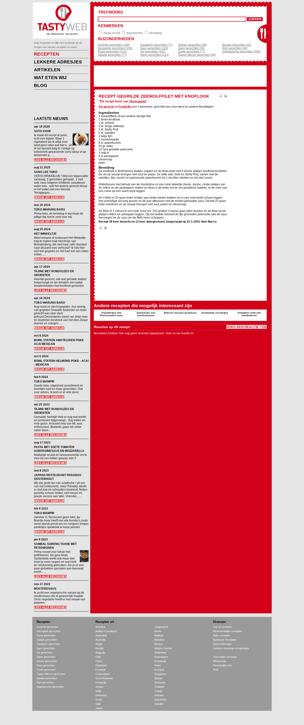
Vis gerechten (44, 652)
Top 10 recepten (222, 626)
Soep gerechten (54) (191, 48)
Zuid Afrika (160, 699)
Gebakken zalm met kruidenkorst (249, 314)
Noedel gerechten (47, 678)
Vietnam (159, 695)
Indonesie (101, 695)
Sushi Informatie (222, 644)
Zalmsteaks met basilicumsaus (146, 314)
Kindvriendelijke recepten (227, 631)
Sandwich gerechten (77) (156, 45)
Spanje (158, 678)
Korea (157, 631)
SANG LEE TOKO (45, 172)
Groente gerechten (47, 626)
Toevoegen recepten (225, 656)
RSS (215, 669)
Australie (100, 639)
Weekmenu (219, 661)
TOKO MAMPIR (44, 381)
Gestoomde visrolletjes (214, 312)
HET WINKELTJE (45, 233)
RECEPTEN (46, 54)
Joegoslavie (161, 626)
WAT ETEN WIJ (50, 77)
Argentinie (101, 635)
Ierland (99, 686)
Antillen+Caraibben (106, 631)
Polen (157, 665)
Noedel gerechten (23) (236, 45)
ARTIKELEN (47, 69)
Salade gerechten (47, 639)
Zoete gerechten (46, 669)
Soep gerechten (46, 665)
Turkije (158, 691)
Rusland (159, 669)
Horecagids (137, 101)
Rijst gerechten (45, 682)
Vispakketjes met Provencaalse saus (111, 314)
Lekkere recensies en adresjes (231, 648)
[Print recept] (225, 96)
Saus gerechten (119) (154, 48)
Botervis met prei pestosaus (180, 312)
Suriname (159, 682)
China (98, 661)
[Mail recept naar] (221, 96)
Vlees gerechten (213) (154, 55)
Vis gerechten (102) (153, 51)
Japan (99, 708)
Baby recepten (221, 635)
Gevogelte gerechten (49, 631)
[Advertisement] (57, 103)
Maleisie (159, 635)
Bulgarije (100, 652)
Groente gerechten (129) (114, 45)
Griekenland (102, 674)
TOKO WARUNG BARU (49, 209)
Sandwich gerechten (48, 644)
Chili (97, 656)
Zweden (159, 703)
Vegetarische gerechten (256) (241, 51)
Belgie (98, 644)
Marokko (159, 639)
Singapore (160, 674)
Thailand (159, 686)
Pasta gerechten (46, 635)
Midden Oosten (163, 648)
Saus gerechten (46, 648)
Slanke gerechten (47, 661)
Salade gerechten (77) (112, 55)
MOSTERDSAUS (45, 588)
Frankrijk (125, 106)
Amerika (100, 626)
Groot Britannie (104, 678)
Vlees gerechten (46, 656)
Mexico (158, 644)
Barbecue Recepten (224, 639)
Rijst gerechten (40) (234, 48)
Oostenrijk (160, 661)
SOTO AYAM (42, 131)
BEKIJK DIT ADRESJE (49, 197)
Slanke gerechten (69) (192, 45)
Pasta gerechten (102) (112, 51)
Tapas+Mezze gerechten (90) (197, 55)
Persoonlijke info (222, 665)
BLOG (40, 85)
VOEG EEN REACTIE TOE (246, 327)
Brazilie (99, 648)
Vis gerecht (106, 106)
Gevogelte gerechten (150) (115, 48)
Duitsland (100, 665)
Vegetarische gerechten (50, 686)
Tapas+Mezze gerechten (51, 674)
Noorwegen (161, 656)
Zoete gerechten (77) (191, 51)
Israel (98, 699)
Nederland (160, 652)
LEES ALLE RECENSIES (50, 160)
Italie (98, 703)
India (98, 691)
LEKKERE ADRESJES (58, 61)
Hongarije (100, 682)
